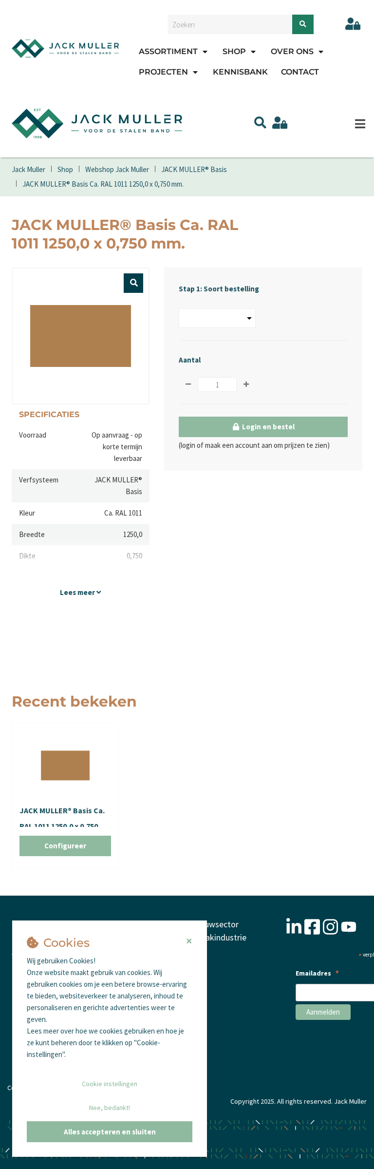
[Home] (65, 48)
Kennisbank (240, 72)
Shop (234, 51)
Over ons (292, 51)
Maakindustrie (220, 937)
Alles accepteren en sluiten (110, 1131)
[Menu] (360, 124)
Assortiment (168, 51)
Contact (300, 72)
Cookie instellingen (109, 1083)
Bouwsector (216, 924)
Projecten (163, 72)
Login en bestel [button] (268, 426)
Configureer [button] (65, 845)
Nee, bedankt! (109, 1107)
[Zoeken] (303, 24)
